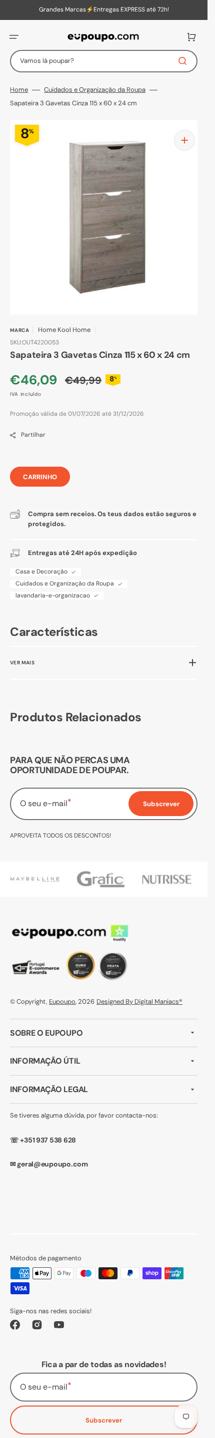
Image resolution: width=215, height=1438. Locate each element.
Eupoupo (62, 994)
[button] (14, 37)
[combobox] (104, 61)
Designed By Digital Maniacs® (139, 994)
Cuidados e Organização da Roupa (95, 90)
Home (19, 90)
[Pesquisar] (185, 61)
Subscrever (104, 1413)
